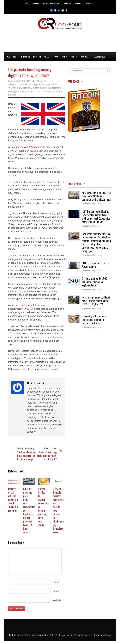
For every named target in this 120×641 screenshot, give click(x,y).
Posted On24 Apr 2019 (91, 270)
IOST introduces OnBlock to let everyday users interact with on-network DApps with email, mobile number (96, 217)
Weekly (47, 56)
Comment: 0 (25, 84)
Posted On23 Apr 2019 (91, 289)
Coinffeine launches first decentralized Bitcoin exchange (26, 455)
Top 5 (56, 56)
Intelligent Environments (21, 91)
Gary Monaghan (25, 88)
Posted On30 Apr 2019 (91, 203)
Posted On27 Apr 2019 (91, 226)
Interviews (25, 56)
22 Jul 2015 (24, 81)
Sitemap (35, 3)
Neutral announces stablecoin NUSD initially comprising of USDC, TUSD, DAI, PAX (96, 300)
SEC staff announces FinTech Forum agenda (96, 264)
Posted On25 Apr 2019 (91, 255)
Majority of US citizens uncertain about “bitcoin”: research (13, 499)
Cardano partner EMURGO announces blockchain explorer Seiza (94, 281)
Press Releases (98, 56)
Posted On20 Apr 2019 (91, 308)
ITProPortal (30, 305)
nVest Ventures (42, 91)
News (15, 56)
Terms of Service (102, 635)
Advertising (90, 3)
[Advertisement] (60, 40)
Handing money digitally (47, 88)
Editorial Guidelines (51, 3)
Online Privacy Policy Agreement (26, 635)
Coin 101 (74, 56)
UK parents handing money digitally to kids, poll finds (29, 72)
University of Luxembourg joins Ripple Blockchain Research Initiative (94, 319)
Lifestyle (37, 56)
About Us (67, 3)
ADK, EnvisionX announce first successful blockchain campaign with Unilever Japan (96, 196)
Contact (78, 3)
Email (56, 591)
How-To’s (84, 56)
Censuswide (44, 84)
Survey (54, 91)
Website (57, 600)
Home (25, 3)
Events (64, 56)
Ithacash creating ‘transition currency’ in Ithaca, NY (47, 455)
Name (56, 582)
